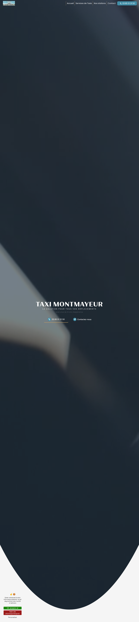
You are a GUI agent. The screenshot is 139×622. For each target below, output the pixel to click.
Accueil (70, 3)
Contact (112, 3)
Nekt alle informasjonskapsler (12, 612)
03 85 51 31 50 (128, 3)
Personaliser (12, 617)
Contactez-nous (84, 319)
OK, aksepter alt (12, 608)
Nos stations (100, 3)
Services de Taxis (84, 3)
